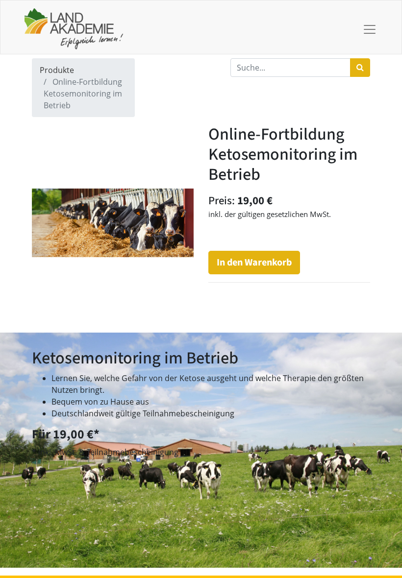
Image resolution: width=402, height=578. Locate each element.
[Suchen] (360, 67)
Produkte (57, 70)
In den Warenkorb (254, 262)
